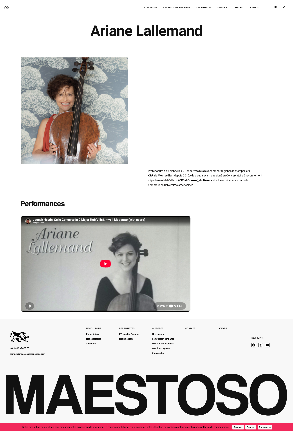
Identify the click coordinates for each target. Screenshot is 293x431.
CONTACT (190, 328)
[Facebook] (253, 345)
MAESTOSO (146, 393)
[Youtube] (267, 345)
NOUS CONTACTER (19, 348)
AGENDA (223, 328)
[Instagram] (260, 345)
